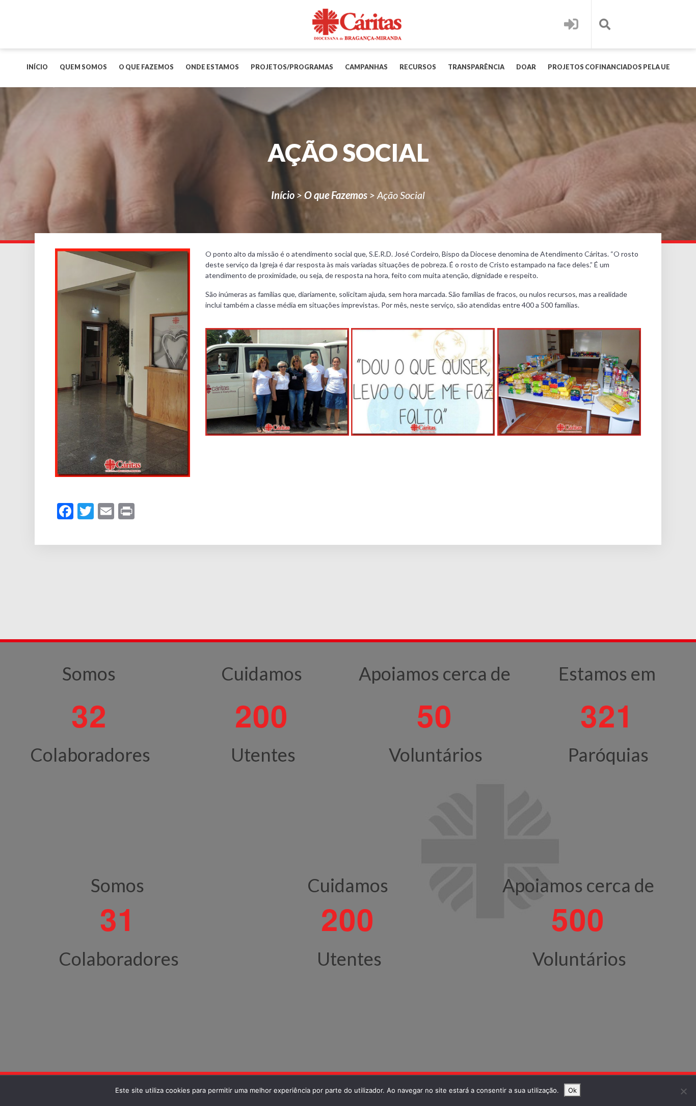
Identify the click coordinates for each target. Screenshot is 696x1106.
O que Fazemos (146, 67)
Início (37, 67)
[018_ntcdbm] (569, 382)
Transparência (476, 67)
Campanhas (366, 67)
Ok (572, 1090)
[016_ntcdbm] (423, 382)
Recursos (417, 67)
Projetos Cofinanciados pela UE (609, 67)
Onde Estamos (212, 67)
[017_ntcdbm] (277, 382)
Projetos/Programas (292, 67)
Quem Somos (83, 67)
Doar (526, 67)
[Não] (683, 1091)
